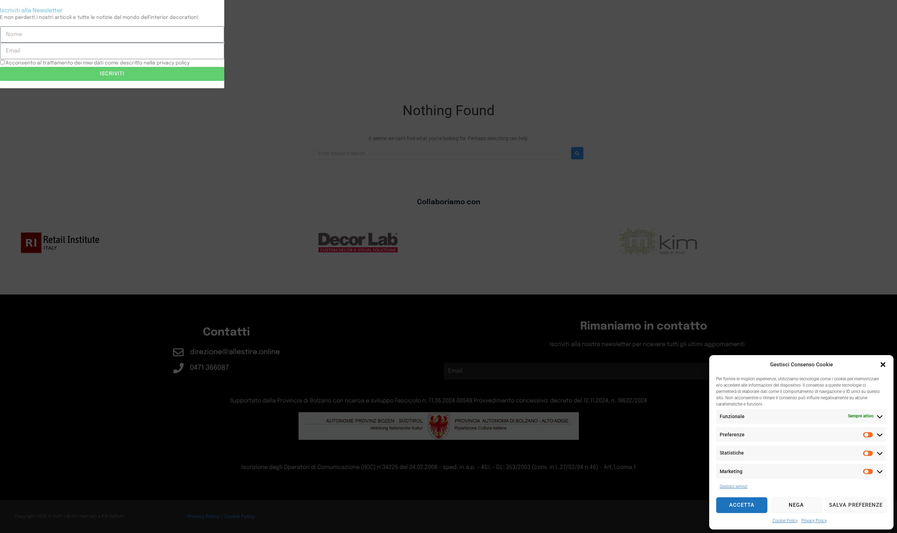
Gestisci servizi (733, 486)
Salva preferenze (856, 505)
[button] (882, 364)
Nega (796, 505)
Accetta (741, 505)
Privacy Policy (814, 520)
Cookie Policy (785, 520)
